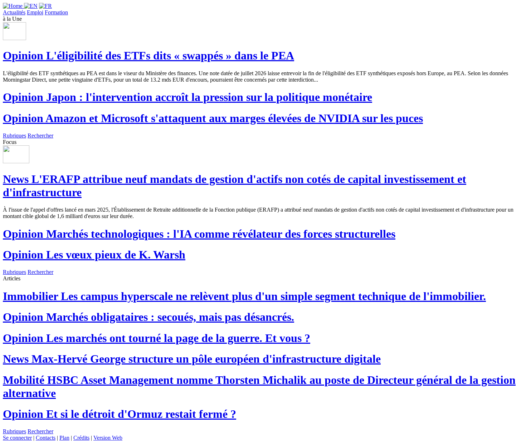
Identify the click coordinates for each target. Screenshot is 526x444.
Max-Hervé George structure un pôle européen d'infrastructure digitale (192, 358)
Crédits (81, 438)
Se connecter (17, 438)
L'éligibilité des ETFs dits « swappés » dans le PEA (148, 55)
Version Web (107, 438)
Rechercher (40, 135)
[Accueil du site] (13, 6)
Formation (56, 12)
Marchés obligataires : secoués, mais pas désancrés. (148, 316)
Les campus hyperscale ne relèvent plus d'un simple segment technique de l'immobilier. (244, 296)
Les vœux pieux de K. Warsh (94, 254)
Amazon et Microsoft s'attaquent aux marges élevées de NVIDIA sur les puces (213, 118)
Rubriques (14, 135)
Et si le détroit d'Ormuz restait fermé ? (119, 413)
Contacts (45, 438)
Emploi (35, 12)
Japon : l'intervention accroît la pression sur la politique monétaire (187, 97)
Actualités (14, 12)
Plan (64, 438)
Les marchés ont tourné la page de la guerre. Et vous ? (156, 338)
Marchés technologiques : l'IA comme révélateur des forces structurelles (199, 233)
